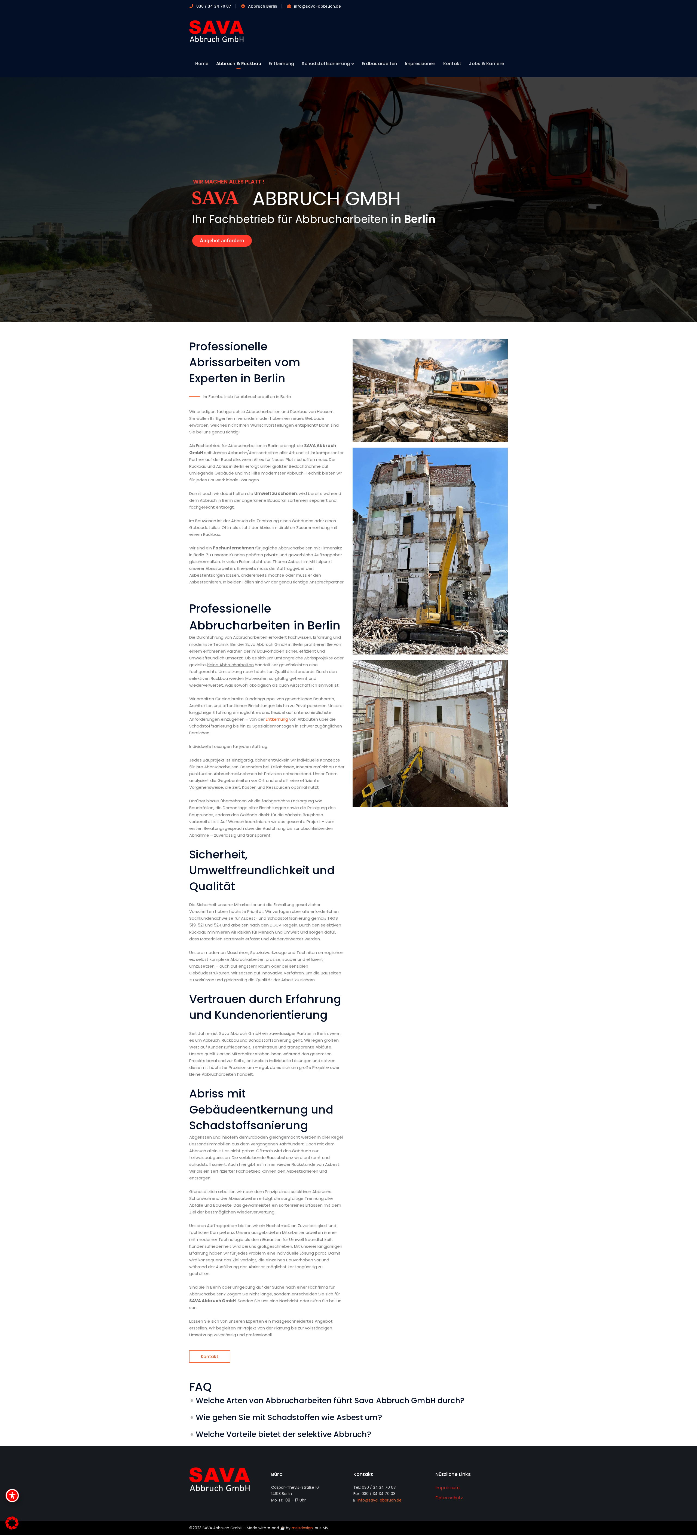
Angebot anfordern (222, 240)
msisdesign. (303, 1528)
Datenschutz (449, 1498)
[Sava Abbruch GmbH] (216, 31)
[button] (12, 1523)
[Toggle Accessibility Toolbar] (12, 1495)
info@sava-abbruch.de (378, 1500)
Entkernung (277, 719)
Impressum (447, 1488)
